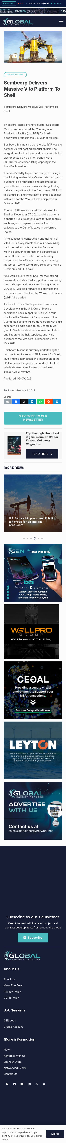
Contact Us (10, 1073)
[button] (61, 21)
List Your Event (12, 1061)
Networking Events (15, 1067)
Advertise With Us (14, 1055)
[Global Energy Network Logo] (18, 22)
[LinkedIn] (14, 1084)
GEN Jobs (10, 1020)
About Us (9, 979)
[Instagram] (29, 1084)
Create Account (13, 1026)
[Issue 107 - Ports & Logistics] (14, 445)
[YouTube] (22, 1084)
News (7, 1049)
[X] (37, 1084)
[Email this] (8, 401)
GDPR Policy (11, 997)
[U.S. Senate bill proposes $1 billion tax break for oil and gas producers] (33, 503)
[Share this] (16, 401)
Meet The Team (13, 985)
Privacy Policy (12, 991)
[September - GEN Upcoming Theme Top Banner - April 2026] (33, 13)
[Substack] (44, 1084)
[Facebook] (7, 1084)
